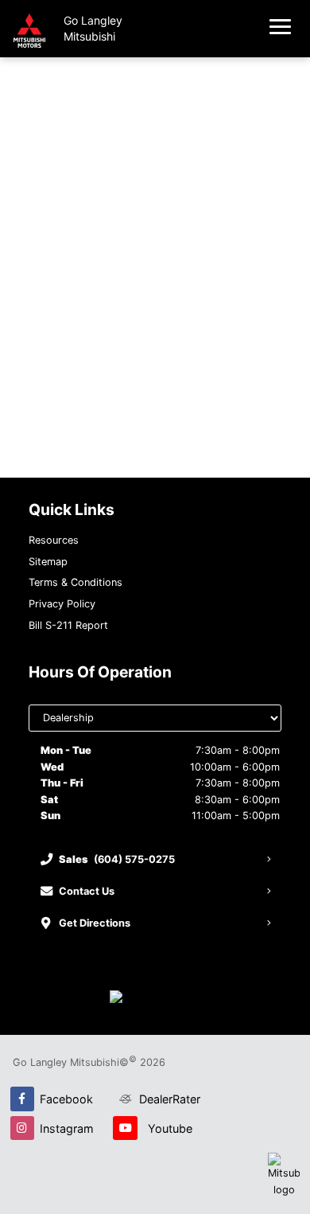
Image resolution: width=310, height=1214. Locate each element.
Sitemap (48, 562)
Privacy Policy (62, 604)
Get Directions (94, 923)
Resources (54, 540)
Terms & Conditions (75, 582)
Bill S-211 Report (68, 625)
